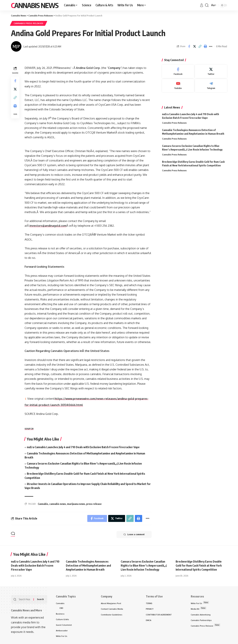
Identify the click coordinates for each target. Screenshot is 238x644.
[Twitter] (211, 71)
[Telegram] (211, 85)
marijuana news (76, 503)
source (29, 428)
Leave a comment (136, 534)
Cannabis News (34, 5)
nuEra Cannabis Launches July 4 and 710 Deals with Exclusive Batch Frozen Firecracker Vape (83, 447)
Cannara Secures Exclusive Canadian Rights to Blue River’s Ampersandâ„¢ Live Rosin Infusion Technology (144, 565)
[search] (207, 5)
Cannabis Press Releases (28, 23)
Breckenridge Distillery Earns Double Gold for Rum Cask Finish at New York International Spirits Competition (199, 565)
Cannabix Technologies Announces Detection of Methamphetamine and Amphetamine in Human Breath (88, 565)
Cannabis (43, 503)
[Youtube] (178, 85)
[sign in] (201, 5)
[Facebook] (178, 71)
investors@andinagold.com (47, 225)
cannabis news (57, 503)
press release (94, 503)
